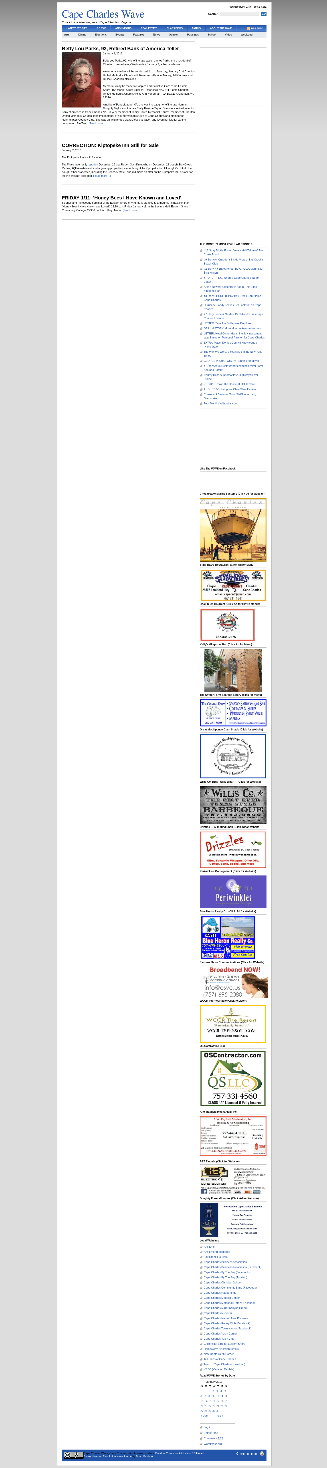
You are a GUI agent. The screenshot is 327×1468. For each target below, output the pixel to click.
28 (206, 1410)
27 (202, 1410)
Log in (207, 1427)
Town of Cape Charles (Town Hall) (224, 1364)
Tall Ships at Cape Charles (220, 1359)
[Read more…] (97, 123)
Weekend (246, 34)
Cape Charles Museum (218, 1313)
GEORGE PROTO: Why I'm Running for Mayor (231, 360)
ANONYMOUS (123, 28)
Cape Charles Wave (103, 13)
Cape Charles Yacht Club (219, 1338)
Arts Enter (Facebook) (217, 1251)
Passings (193, 34)
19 (226, 1401)
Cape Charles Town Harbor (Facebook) (227, 1328)
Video (228, 34)
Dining (82, 34)
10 (218, 1396)
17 (218, 1401)
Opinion (173, 34)
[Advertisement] (233, 77)
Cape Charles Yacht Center (220, 1333)
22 (210, 1406)
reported (93, 164)
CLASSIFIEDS (175, 28)
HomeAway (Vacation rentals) (222, 1349)
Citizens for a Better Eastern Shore (224, 1343)
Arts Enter (210, 1246)
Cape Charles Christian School (222, 1282)
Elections (101, 34)
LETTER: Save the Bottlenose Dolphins (227, 323)
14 (206, 1401)
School (212, 34)
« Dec (204, 1415)
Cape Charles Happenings (220, 1292)
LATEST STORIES (77, 28)
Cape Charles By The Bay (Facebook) (227, 1272)
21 (206, 1406)
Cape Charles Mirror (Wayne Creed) (226, 1308)
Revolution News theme (117, 1456)
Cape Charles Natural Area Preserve (226, 1318)
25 (222, 1406)
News (156, 34)
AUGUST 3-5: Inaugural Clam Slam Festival (230, 389)
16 (214, 1401)
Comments (213, 1438)
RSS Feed (257, 28)
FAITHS (196, 28)
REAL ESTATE (149, 28)
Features (138, 34)
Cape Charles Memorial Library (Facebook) (230, 1303)
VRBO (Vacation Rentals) (219, 1369)
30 (214, 1410)
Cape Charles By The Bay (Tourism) (225, 1277)
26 (226, 1406)
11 (221, 1396)
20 (202, 1406)
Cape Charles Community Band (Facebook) (230, 1287)
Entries (211, 1432)
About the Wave (221, 28)
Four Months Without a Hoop (221, 403)
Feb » (219, 1415)
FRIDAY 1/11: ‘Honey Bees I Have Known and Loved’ (121, 198)
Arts (67, 34)
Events (119, 34)
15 (210, 1401)
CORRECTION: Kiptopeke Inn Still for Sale (110, 145)
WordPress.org (213, 1444)
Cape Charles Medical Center (222, 1297)
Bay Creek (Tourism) (216, 1257)
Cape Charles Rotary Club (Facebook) (227, 1323)
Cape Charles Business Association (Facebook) (232, 1267)
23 (214, 1406)
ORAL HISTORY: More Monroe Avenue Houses (232, 328)
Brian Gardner (144, 1456)
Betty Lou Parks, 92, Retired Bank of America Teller (120, 48)
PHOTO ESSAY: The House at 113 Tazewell (230, 384)
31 (218, 1410)
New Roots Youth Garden (219, 1354)
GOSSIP (101, 28)
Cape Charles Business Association (225, 1262)
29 (210, 1410)
